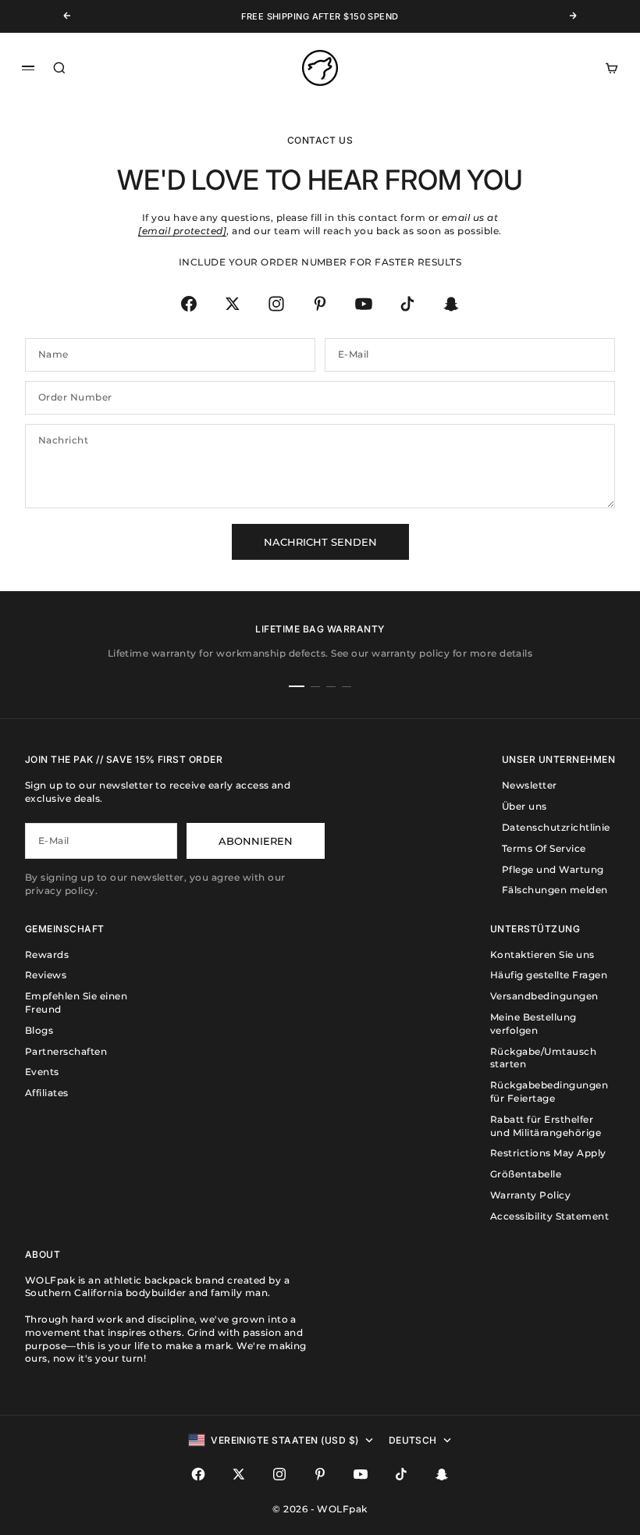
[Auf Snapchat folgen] (451, 303)
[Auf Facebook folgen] (189, 303)
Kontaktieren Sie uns (542, 954)
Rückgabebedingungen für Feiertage (549, 1091)
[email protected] (182, 231)
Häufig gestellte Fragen (548, 975)
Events (42, 1071)
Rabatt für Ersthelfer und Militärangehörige (545, 1125)
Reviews (45, 975)
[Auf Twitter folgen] (232, 303)
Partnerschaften (66, 1051)
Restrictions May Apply (548, 1153)
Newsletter (529, 785)
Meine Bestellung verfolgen (533, 1023)
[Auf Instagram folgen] (276, 303)
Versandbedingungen (544, 996)
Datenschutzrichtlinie (556, 827)
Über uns (524, 806)
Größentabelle (525, 1174)
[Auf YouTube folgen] (363, 303)
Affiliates (47, 1093)
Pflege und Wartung (553, 869)
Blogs (39, 1030)
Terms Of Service (544, 848)
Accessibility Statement (549, 1216)
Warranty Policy (530, 1195)
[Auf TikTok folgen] (407, 303)
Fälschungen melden (555, 890)
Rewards (47, 954)
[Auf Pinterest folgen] (320, 303)
